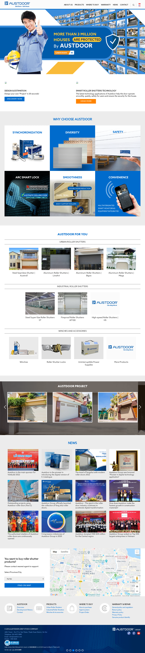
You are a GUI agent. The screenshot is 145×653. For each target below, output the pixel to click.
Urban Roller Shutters (72, 242)
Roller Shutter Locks (56, 362)
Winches (24, 362)
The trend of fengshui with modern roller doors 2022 (90, 474)
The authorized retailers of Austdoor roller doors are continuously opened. (23, 536)
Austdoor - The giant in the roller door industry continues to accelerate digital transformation (89, 505)
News (115, 5)
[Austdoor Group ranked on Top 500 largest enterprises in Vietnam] (124, 521)
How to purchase (85, 607)
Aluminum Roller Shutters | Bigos (89, 274)
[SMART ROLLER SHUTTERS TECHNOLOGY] (108, 84)
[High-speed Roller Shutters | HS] (105, 303)
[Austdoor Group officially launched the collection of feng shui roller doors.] (57, 491)
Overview (20, 607)
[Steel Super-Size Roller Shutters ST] (40, 303)
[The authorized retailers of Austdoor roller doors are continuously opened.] (23, 521)
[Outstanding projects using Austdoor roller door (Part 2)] (23, 491)
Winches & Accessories (54, 612)
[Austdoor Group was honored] (124, 460)
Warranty (106, 5)
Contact (124, 5)
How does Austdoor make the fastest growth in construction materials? (122, 505)
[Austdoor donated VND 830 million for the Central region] (90, 521)
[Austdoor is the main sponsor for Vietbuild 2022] (23, 460)
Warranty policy (117, 612)
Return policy (117, 610)
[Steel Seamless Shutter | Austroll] (23, 259)
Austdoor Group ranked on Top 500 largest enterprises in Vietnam (124, 535)
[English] (139, 6)
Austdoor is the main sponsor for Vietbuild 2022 (22, 474)
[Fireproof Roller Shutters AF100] (72, 303)
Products (79, 5)
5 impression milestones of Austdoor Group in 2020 (53, 535)
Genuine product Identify (121, 617)
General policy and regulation (122, 607)
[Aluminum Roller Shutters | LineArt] (56, 259)
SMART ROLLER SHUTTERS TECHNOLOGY (96, 91)
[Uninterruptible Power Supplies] (88, 348)
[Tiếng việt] (139, 4)
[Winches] (23, 348)
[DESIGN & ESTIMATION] (37, 84)
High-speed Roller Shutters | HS (105, 319)
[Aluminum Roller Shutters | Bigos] (88, 259)
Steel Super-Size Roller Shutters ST (40, 319)
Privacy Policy (117, 615)
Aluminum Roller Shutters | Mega (121, 274)
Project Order (84, 612)
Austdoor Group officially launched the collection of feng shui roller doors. (56, 505)
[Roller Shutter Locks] (56, 348)
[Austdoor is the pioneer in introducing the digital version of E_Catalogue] (57, 460)
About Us (68, 5)
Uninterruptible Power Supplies (88, 363)
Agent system (84, 610)
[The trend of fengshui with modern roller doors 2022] (90, 460)
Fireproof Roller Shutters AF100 (72, 319)
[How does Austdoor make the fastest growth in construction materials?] (124, 491)
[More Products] (121, 348)
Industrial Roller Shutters (72, 287)
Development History (25, 610)
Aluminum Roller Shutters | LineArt (56, 274)
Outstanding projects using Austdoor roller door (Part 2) (20, 504)
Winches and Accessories (72, 331)
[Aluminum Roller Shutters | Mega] (121, 259)
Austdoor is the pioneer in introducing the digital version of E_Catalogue (55, 475)
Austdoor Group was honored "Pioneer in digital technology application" (121, 475)
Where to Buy (92, 5)
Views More (86, 101)
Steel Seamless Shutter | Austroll (23, 274)
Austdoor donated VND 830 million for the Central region (90, 535)
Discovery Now (14, 99)
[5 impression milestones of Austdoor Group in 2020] (57, 521)
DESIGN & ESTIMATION (15, 91)
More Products (121, 362)
